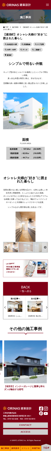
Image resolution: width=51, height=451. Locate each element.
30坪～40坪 (11, 49)
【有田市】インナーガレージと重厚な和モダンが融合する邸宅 (24, 388)
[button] (6, 227)
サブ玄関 (40, 44)
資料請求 (15, 448)
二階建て (37, 49)
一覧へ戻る (25, 289)
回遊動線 (26, 44)
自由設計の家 (12, 44)
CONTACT (25, 425)
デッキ (25, 49)
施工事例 (5, 448)
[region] (25, 232)
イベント (26, 448)
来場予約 (36, 448)
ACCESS (25, 432)
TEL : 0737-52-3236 (10, 419)
